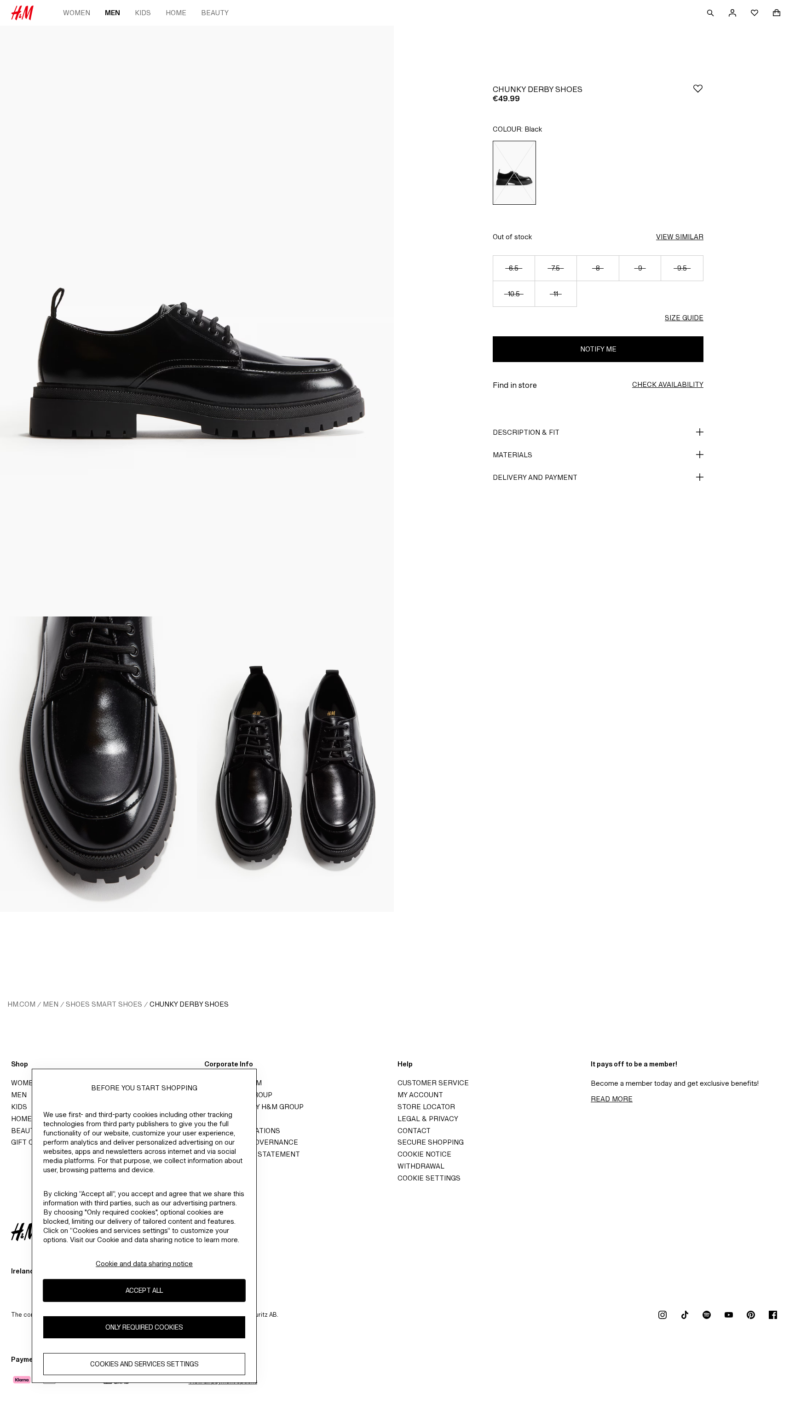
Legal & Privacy (428, 1119)
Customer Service (433, 1083)
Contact (414, 1131)
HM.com (21, 1004)
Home (176, 13)
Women (76, 13)
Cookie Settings (429, 1178)
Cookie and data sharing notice (144, 1263)
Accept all (144, 1290)
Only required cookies (144, 1327)
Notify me (598, 349)
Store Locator (426, 1107)
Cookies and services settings (144, 1364)
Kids (143, 13)
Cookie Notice (424, 1154)
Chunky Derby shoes (189, 1004)
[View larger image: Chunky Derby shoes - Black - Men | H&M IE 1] (197, 321)
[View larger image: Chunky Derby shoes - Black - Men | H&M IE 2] (98, 764)
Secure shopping (431, 1142)
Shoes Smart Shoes (104, 1004)
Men (112, 13)
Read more (612, 1099)
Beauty (215, 13)
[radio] (514, 173)
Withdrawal (421, 1166)
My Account (420, 1095)
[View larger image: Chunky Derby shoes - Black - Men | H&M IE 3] (295, 764)
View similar (679, 237)
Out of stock (512, 237)
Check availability (667, 384)
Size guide (684, 318)
